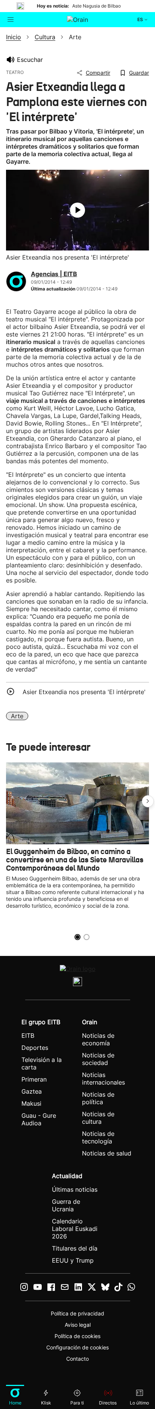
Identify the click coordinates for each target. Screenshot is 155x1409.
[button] (148, 801)
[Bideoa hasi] (77, 210)
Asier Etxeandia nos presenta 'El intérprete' (84, 692)
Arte (17, 716)
